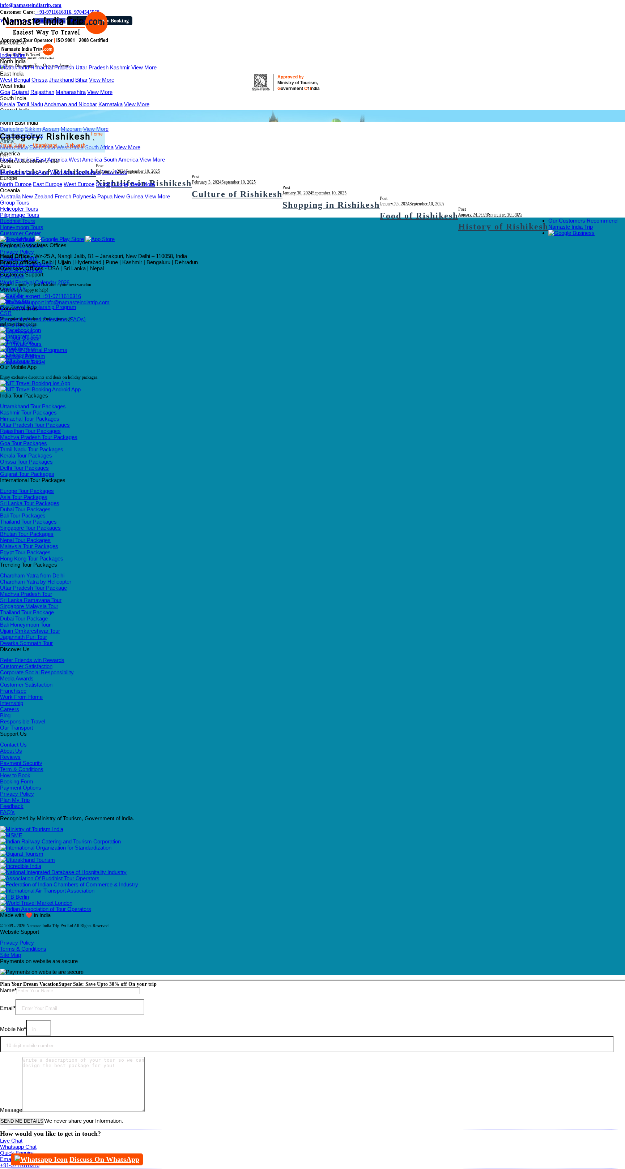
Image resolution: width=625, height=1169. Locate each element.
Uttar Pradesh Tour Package (33, 588)
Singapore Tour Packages (30, 528)
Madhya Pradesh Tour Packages (38, 437)
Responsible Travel (22, 721)
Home (97, 134)
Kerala (7, 104)
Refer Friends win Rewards (32, 660)
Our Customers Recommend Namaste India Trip (582, 224)
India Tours (13, 55)
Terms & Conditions (23, 949)
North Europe (15, 184)
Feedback (12, 806)
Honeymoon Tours (21, 227)
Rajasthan (42, 92)
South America (120, 159)
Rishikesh (75, 145)
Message (11, 1110)
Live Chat (11, 1141)
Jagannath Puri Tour (23, 637)
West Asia (62, 172)
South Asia (88, 172)
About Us (11, 751)
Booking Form (16, 781)
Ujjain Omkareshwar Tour (30, 631)
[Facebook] (20, 330)
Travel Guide (12, 145)
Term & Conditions (21, 769)
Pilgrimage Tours (19, 215)
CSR (6, 313)
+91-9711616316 (60, 296)
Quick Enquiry (17, 1153)
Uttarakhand (14, 67)
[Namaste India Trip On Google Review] (571, 233)
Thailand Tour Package (27, 612)
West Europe (79, 184)
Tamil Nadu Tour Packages (31, 449)
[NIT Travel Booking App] (35, 383)
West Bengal (15, 80)
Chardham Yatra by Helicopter (35, 582)
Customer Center (20, 233)
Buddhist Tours (17, 221)
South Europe (112, 184)
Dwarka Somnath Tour (26, 643)
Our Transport (16, 728)
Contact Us (13, 745)
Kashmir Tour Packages (28, 412)
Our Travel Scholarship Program (38, 307)
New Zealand (37, 196)
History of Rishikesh (503, 226)
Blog (5, 715)
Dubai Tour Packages (25, 509)
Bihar (81, 80)
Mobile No (13, 1029)
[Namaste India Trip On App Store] (100, 239)
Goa (5, 92)
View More (144, 67)
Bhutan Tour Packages (27, 534)
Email (8, 1008)
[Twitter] (16, 342)
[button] (13, 43)
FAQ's (7, 812)
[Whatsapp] (20, 361)
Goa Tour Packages (23, 443)
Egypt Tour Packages (25, 552)
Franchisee (13, 691)
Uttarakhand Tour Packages (33, 406)
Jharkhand (61, 80)
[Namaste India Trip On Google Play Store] (59, 239)
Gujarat (20, 92)
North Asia (12, 172)
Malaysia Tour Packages (29, 546)
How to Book (15, 775)
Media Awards (17, 678)
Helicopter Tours (19, 209)
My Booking (115, 20)
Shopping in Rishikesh (331, 205)
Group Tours (14, 202)
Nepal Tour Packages (25, 540)
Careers (9, 709)
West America (85, 159)
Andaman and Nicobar (70, 104)
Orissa (39, 80)
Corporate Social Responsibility (37, 672)
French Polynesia (75, 196)
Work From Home (21, 697)
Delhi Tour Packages (24, 468)
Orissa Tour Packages (26, 462)
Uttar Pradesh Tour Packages (35, 425)
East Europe (47, 184)
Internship (11, 703)
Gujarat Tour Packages (27, 474)
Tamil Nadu (30, 104)
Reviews (10, 757)
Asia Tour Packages (23, 497)
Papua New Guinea (120, 196)
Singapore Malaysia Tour (29, 606)
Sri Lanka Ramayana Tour (30, 600)
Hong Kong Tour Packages (31, 558)
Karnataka (110, 104)
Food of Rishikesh (419, 215)
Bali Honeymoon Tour (25, 625)
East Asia (37, 172)
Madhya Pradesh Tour (26, 594)
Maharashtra (71, 92)
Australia (10, 196)
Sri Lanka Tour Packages (29, 503)
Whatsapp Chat (18, 1147)
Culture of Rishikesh (237, 194)
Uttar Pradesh (92, 67)
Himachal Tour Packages (29, 419)
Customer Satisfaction (26, 666)
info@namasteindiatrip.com (30, 5)
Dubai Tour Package (24, 618)
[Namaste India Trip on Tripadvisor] (17, 239)
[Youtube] (18, 348)
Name (8, 990)
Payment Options (20, 788)
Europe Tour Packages (27, 491)
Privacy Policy (17, 252)
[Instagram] (20, 336)
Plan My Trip (15, 800)
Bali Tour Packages (23, 515)
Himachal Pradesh (52, 67)
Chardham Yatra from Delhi (32, 575)
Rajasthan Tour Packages (30, 431)
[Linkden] (18, 355)
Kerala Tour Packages (26, 455)
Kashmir (120, 67)
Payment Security (21, 763)
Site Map (10, 955)
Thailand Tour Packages (28, 522)
